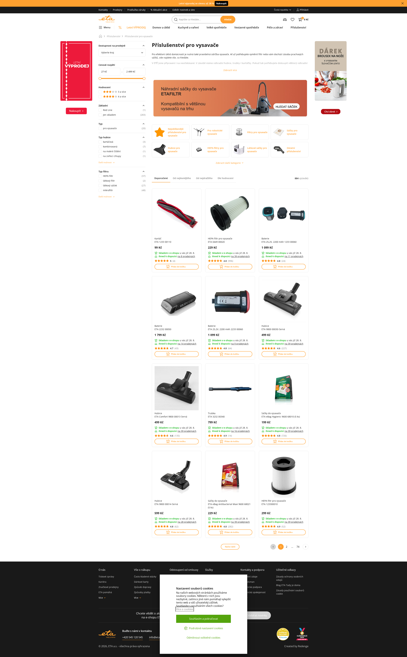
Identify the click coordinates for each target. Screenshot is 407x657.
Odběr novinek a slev (183, 9)
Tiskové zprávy (106, 576)
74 (298, 547)
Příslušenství (113, 36)
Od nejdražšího (204, 178)
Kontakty (103, 9)
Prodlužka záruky (136, 9)
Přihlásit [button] (304, 9)
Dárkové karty (141, 581)
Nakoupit (221, 3)
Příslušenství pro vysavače (139, 36)
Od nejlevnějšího (182, 178)
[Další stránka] (305, 547)
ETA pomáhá (105, 592)
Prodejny (117, 9)
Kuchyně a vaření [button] (188, 27)
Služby (209, 570)
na (186, 256)
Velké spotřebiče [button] (217, 27)
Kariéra (102, 581)
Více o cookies (184, 609)
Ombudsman (248, 581)
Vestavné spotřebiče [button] (246, 27)
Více (101, 597)
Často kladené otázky (145, 576)
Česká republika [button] (281, 9)
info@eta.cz (156, 637)
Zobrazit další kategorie (228, 162)
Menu (107, 27)
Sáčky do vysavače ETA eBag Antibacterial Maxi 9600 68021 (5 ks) (229, 504)
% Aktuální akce (159, 9)
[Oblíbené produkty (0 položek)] (292, 19)
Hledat (227, 19)
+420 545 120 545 (132, 637)
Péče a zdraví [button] (275, 27)
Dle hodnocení (225, 178)
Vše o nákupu (142, 570)
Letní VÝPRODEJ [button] (136, 27)
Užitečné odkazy (286, 570)
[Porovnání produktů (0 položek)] (285, 19)
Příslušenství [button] (298, 27)
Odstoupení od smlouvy (184, 570)
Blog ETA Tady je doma (288, 585)
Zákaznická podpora (251, 587)
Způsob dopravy (142, 587)
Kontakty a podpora (252, 570)
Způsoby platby (142, 592)
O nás (102, 570)
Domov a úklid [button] (161, 27)
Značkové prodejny (109, 587)
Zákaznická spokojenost (253, 592)
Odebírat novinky (256, 615)
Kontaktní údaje (249, 576)
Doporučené (161, 178)
